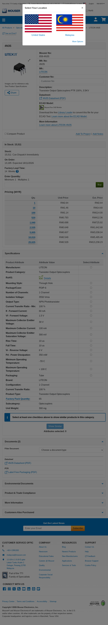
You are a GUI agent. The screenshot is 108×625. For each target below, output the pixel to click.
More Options (77, 41)
